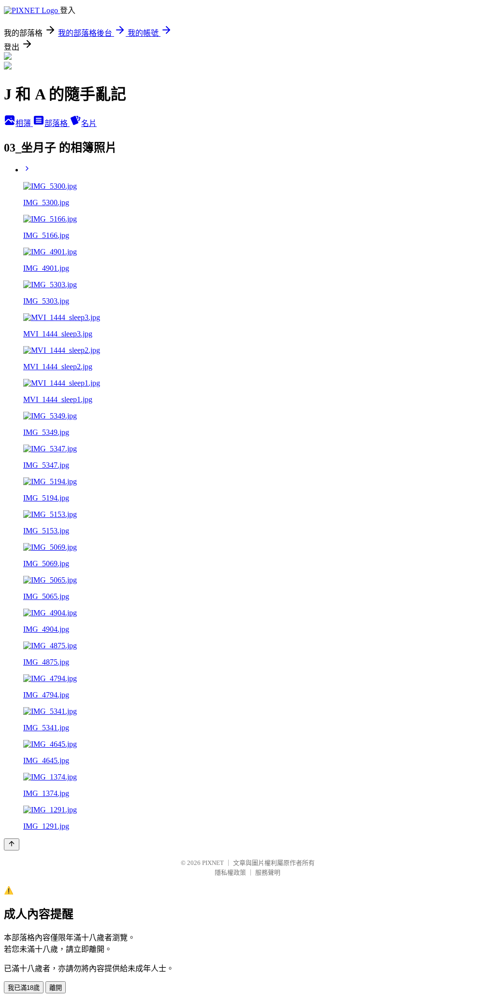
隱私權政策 (230, 872)
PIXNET (213, 862)
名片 (89, 123)
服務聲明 (267, 872)
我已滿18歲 (24, 987)
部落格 (57, 123)
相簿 (24, 123)
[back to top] (11, 844)
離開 (55, 987)
